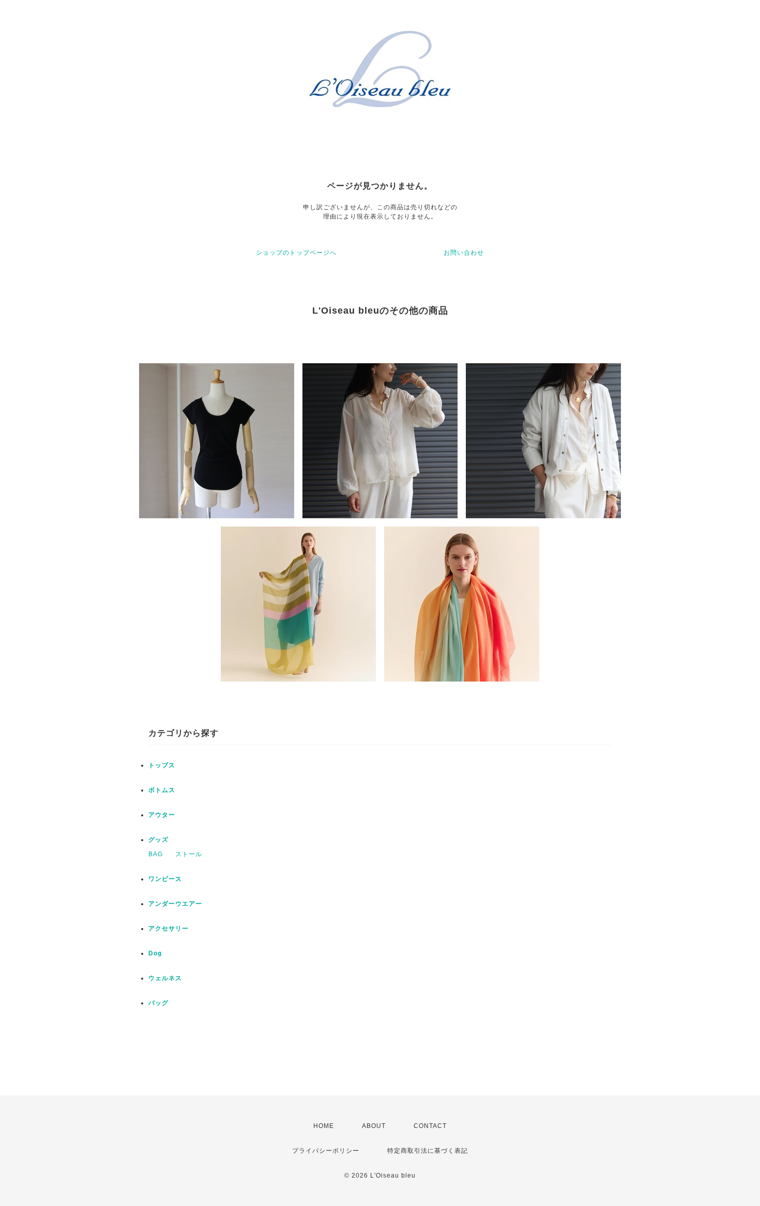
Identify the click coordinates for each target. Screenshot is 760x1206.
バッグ (158, 1003)
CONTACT (430, 1126)
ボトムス (161, 790)
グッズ (158, 839)
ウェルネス (165, 978)
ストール (188, 854)
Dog (155, 953)
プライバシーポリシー (325, 1150)
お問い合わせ (464, 252)
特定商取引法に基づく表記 (427, 1150)
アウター (161, 814)
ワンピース (165, 879)
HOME (323, 1126)
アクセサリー (168, 928)
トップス (161, 765)
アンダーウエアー (175, 903)
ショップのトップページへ (296, 252)
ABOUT (374, 1126)
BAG (155, 854)
